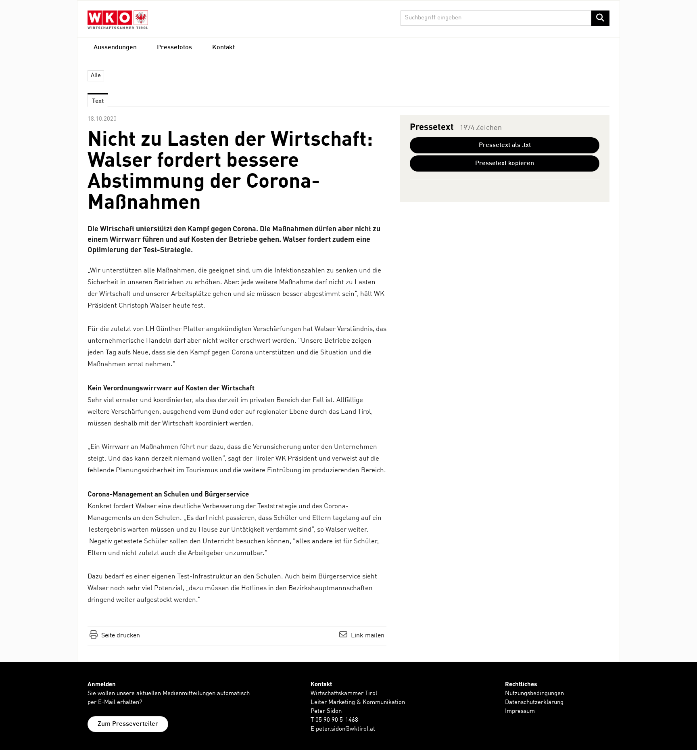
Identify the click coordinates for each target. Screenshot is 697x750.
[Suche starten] (600, 18)
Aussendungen (115, 47)
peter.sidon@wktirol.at (345, 729)
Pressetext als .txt (505, 145)
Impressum (520, 711)
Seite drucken (120, 636)
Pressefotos (174, 47)
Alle (96, 76)
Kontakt (223, 47)
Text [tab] (98, 100)
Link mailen (367, 636)
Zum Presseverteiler (128, 724)
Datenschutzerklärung (534, 703)
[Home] (118, 19)
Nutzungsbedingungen (534, 694)
